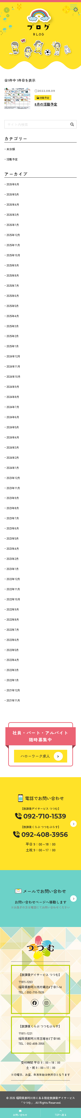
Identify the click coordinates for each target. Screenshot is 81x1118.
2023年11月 (13, 488)
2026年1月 (12, 225)
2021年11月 (13, 700)
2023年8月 (12, 508)
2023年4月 (12, 548)
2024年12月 (13, 356)
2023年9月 (12, 498)
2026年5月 (12, 194)
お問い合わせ (20, 1114)
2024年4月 (12, 437)
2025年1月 (12, 346)
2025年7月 (12, 285)
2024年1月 (12, 468)
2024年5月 (12, 427)
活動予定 (44, 97)
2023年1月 (12, 569)
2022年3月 (12, 670)
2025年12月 (13, 235)
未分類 (10, 149)
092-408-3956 (44, 835)
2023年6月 (12, 528)
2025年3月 (12, 326)
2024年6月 (12, 417)
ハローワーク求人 (35, 756)
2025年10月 (13, 255)
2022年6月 (12, 640)
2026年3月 (12, 215)
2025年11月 (13, 245)
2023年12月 (13, 478)
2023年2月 (12, 559)
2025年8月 (12, 275)
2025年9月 (12, 265)
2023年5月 (12, 538)
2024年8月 (12, 397)
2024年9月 (12, 387)
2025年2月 (12, 336)
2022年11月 (13, 589)
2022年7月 (12, 630)
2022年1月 (12, 680)
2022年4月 (12, 660)
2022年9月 (12, 609)
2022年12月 (13, 579)
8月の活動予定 (46, 104)
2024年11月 (13, 366)
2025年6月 (12, 296)
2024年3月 (12, 447)
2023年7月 (12, 518)
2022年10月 (13, 599)
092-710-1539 (44, 816)
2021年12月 (13, 690)
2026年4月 (12, 204)
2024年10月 (13, 376)
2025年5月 (12, 306)
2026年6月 (12, 184)
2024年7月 (12, 407)
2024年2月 (12, 458)
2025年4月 (12, 316)
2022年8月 (12, 619)
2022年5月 (12, 650)
